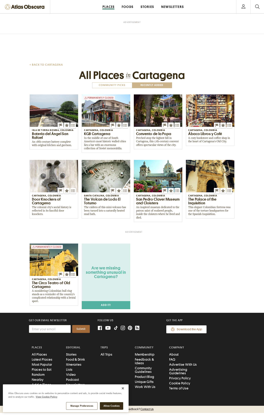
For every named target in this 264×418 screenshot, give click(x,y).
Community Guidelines (143, 369)
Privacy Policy (180, 378)
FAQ (172, 359)
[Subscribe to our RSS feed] (137, 328)
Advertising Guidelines (178, 371)
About (174, 354)
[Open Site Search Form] (257, 6)
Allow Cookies (111, 406)
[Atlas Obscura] (25, 7)
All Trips (106, 354)
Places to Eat (42, 369)
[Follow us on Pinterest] (130, 328)
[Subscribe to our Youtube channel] (108, 328)
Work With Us (145, 387)
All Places (39, 354)
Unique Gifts (144, 381)
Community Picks (112, 85)
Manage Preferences (81, 406)
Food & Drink (75, 359)
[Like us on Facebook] (100, 328)
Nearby (38, 379)
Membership (145, 354)
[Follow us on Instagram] (123, 328)
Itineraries (73, 364)
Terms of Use (178, 388)
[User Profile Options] (243, 6)
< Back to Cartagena (46, 64)
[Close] (123, 388)
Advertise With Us (183, 364)
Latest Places (42, 359)
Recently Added (151, 85)
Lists (69, 369)
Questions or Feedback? (132, 409)
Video (71, 374)
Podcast (72, 379)
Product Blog (144, 376)
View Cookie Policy (46, 397)
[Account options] (243, 6)
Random (38, 374)
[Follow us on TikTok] (116, 328)
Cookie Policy (179, 383)
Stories (71, 354)
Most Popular (42, 364)
